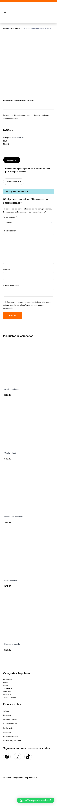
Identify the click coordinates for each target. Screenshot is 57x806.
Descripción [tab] (12, 160)
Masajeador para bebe (13, 517)
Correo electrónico (11, 286)
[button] (35, 800)
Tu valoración (9, 231)
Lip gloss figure (10, 580)
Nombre (7, 269)
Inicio (5, 28)
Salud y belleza (15, 28)
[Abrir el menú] (4, 12)
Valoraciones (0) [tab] (14, 181)
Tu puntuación (10, 217)
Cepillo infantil (10, 453)
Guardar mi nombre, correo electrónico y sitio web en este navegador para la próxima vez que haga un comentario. (27, 305)
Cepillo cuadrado (11, 389)
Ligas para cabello (12, 644)
